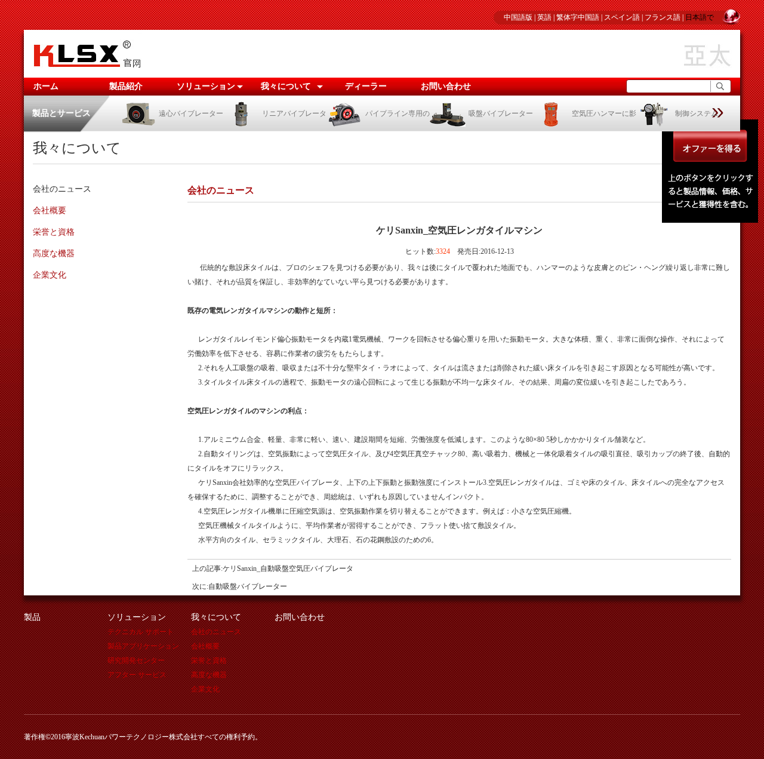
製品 (32, 617)
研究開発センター (136, 660)
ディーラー (366, 86)
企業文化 (49, 275)
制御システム (696, 113)
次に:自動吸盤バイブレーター (239, 586)
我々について (286, 86)
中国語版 (518, 17)
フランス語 (662, 17)
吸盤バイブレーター (501, 113)
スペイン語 (622, 17)
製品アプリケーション (143, 646)
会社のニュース (62, 189)
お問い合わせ (446, 86)
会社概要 (49, 210)
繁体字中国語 (577, 17)
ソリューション (206, 86)
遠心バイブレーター (191, 113)
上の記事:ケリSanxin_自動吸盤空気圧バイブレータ (272, 568)
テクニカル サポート (140, 632)
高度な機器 (54, 253)
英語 (544, 17)
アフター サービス (137, 675)
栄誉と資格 (54, 232)
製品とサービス (61, 113)
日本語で (699, 17)
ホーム (45, 86)
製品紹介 (126, 86)
